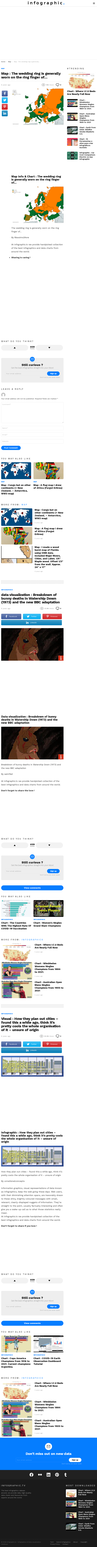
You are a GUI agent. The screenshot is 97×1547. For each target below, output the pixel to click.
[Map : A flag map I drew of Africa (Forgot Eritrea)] (48, 470)
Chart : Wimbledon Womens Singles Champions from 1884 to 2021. (47, 967)
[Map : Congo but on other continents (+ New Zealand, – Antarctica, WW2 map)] (16, 470)
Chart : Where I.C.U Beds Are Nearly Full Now (49, 946)
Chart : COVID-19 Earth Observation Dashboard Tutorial (47, 1361)
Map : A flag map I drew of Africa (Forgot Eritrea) (47, 486)
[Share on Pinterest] (5, 107)
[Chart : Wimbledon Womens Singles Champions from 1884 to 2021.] (16, 970)
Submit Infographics (63, 1542)
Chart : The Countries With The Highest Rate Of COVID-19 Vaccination (16, 925)
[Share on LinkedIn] (5, 113)
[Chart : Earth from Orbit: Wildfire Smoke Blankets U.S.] (72, 130)
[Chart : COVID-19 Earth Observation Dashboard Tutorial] (48, 1344)
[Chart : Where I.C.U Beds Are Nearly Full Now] (16, 952)
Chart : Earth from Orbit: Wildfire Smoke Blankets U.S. (87, 130)
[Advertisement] (37, 148)
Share (14, 92)
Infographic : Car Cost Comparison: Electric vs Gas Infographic (87, 156)
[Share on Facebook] (5, 93)
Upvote (14, 348)
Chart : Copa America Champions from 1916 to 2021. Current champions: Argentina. (16, 1362)
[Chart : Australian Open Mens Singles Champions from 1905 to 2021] (16, 989)
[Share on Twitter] (5, 100)
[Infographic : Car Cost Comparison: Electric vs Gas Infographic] (72, 156)
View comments (32, 888)
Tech (52, 1542)
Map (3, 482)
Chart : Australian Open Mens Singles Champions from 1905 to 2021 (49, 986)
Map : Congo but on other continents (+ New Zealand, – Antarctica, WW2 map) (16, 489)
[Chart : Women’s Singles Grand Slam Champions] (48, 908)
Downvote (49, 348)
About (75, 1542)
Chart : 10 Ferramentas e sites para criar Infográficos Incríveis (86, 143)
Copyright (83, 1542)
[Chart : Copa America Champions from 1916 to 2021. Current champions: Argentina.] (16, 1344)
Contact (65, 1544)
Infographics (7, 919)
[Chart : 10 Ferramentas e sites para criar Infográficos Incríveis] (72, 142)
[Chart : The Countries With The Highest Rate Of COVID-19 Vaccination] (16, 908)
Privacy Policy (55, 1544)
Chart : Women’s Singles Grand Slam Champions (47, 924)
